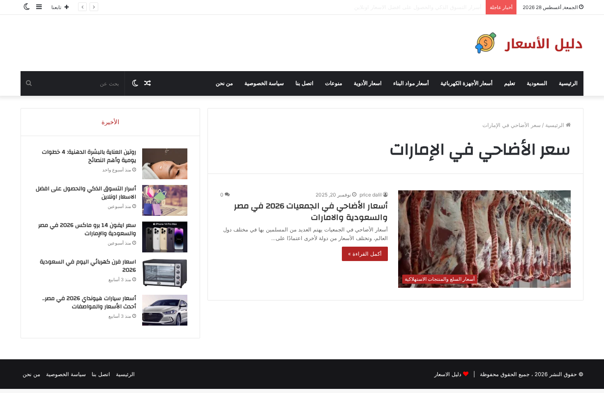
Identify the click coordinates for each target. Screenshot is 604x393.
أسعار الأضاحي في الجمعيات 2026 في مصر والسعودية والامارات (311, 211)
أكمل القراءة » (365, 253)
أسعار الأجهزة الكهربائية (466, 83)
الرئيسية (568, 83)
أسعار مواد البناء (411, 83)
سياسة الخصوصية (264, 83)
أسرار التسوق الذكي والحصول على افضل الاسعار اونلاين (86, 192)
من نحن (224, 83)
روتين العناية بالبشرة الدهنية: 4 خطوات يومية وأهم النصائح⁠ (89, 156)
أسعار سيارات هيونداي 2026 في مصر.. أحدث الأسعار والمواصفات (89, 302)
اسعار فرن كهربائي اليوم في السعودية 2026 (88, 266)
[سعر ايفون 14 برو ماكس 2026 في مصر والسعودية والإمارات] (164, 237)
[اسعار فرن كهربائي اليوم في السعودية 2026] (164, 273)
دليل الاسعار (447, 374)
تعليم (509, 83)
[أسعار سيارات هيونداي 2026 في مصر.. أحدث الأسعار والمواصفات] (164, 310)
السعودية (537, 83)
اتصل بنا (304, 83)
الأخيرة (110, 122)
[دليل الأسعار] (527, 43)
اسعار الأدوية (368, 83)
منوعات (333, 83)
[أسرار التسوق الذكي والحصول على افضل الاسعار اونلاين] (164, 200)
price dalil (371, 195)
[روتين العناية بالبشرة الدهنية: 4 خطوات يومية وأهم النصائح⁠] (164, 163)
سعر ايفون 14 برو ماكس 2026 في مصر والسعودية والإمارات (87, 229)
